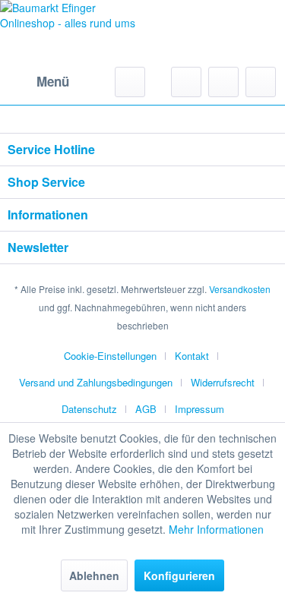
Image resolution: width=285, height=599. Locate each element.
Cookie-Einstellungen (110, 355)
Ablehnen (94, 575)
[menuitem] (38, 82)
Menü (52, 81)
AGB (146, 409)
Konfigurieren (179, 575)
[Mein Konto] (223, 82)
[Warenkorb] (260, 82)
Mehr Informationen (216, 529)
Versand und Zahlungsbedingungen (96, 382)
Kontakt (192, 355)
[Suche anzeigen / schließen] (130, 82)
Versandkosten (240, 288)
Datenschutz (89, 409)
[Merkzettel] (186, 82)
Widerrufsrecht (223, 382)
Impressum (199, 409)
